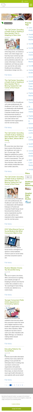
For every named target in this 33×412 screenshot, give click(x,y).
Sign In (26, 1)
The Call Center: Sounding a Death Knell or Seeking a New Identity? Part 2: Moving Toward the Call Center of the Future (14, 84)
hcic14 (31, 48)
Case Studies (28, 198)
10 (22, 385)
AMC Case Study (31, 162)
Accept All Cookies (16, 408)
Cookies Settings (16, 404)
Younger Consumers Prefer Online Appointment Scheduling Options (14, 302)
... (24, 385)
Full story (8, 75)
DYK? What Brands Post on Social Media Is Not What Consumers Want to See (14, 231)
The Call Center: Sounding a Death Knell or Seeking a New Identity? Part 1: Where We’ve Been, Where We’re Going (14, 136)
